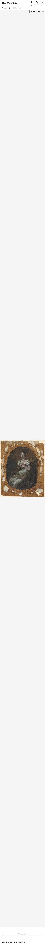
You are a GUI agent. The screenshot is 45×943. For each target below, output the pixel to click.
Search (37, 5)
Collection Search (16, 8)
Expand (20, 934)
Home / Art (5, 8)
